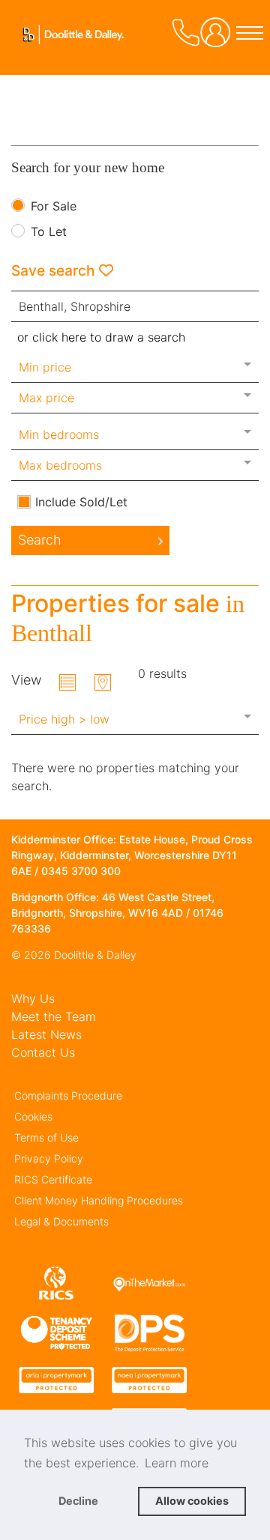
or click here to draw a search (101, 337)
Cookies (33, 1116)
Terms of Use (46, 1137)
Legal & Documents (61, 1221)
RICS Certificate (53, 1179)
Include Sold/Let (81, 502)
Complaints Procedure (68, 1095)
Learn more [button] (176, 1462)
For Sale (53, 206)
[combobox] (135, 306)
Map (102, 682)
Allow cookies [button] (192, 1500)
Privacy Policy (48, 1158)
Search (40, 540)
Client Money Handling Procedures (98, 1200)
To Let (49, 232)
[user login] (218, 37)
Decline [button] (78, 1500)
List (67, 682)
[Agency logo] (67, 55)
